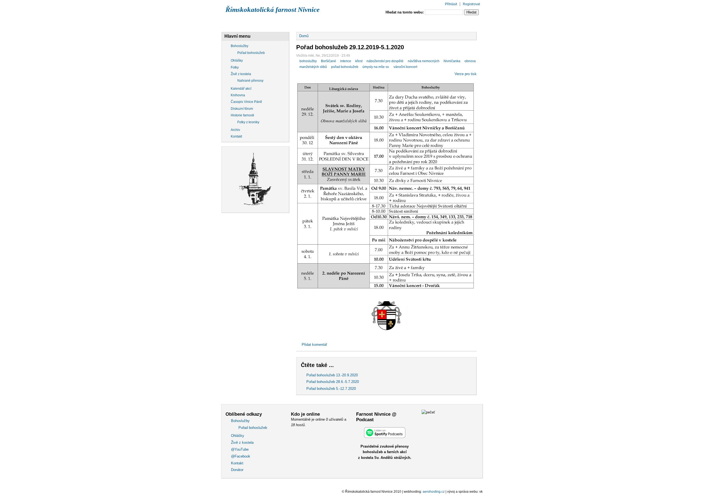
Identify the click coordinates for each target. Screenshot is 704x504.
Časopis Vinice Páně (246, 102)
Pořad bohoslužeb (251, 53)
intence (345, 61)
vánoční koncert (405, 67)
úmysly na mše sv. (375, 67)
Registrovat (471, 4)
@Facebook (391, 23)
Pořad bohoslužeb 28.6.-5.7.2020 (332, 382)
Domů (304, 36)
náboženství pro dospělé (385, 61)
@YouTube (353, 23)
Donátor (458, 23)
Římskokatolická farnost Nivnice (273, 9)
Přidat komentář (314, 345)
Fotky (235, 67)
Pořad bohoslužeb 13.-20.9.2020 (332, 375)
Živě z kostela (314, 23)
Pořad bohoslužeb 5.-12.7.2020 (331, 389)
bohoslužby (308, 61)
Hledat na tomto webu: (405, 12)
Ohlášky (277, 23)
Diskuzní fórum (242, 109)
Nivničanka (452, 61)
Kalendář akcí (241, 89)
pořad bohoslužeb (344, 67)
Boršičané (328, 61)
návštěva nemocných (423, 61)
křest (358, 61)
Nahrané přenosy (250, 81)
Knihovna (238, 95)
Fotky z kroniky (248, 122)
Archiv (235, 130)
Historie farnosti (242, 115)
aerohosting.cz (434, 492)
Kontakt (426, 23)
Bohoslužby (240, 23)
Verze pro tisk (466, 74)
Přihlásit (451, 4)
